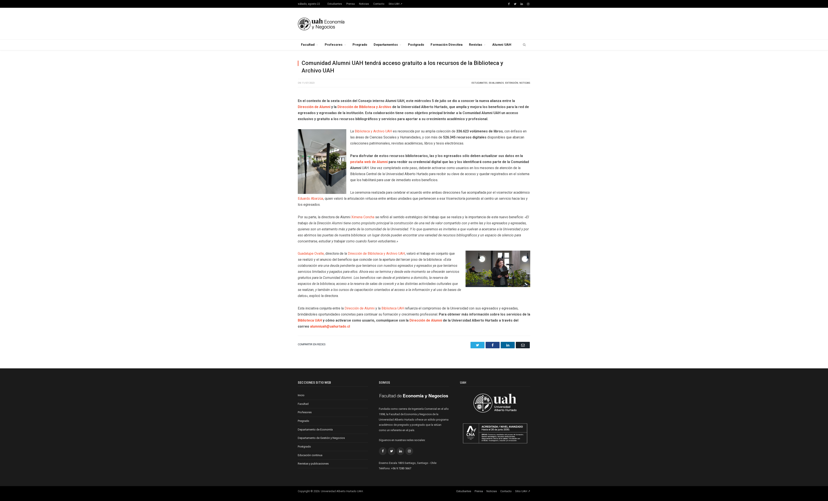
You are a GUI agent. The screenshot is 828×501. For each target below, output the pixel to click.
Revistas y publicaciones (313, 463)
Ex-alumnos (496, 83)
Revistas (475, 45)
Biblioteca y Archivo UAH (373, 131)
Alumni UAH (501, 45)
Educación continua (310, 455)
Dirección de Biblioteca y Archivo (364, 107)
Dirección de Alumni (314, 107)
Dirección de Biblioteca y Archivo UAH (376, 253)
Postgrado (416, 45)
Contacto (378, 3)
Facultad (308, 45)
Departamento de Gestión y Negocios (321, 438)
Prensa (350, 3)
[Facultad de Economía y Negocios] (321, 23)
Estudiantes (335, 3)
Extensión (511, 83)
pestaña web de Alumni (369, 162)
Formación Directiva (447, 45)
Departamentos (386, 45)
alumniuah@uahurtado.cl (330, 326)
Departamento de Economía (315, 429)
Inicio (301, 395)
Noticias (364, 3)
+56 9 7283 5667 (401, 468)
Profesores (334, 45)
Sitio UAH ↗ (395, 3)
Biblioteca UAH (392, 308)
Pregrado (360, 45)
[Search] (524, 44)
